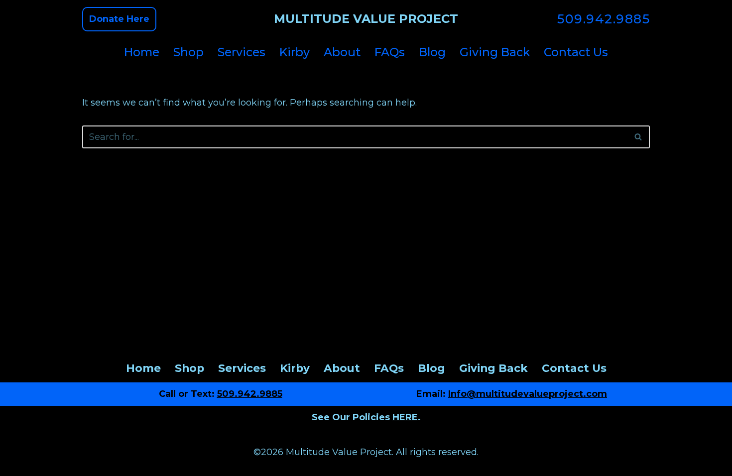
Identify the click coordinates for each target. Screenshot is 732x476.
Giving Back (495, 52)
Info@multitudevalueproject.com (527, 393)
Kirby (294, 52)
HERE (405, 417)
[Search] (638, 136)
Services (241, 52)
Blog (432, 52)
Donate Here (119, 18)
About (342, 52)
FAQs (389, 52)
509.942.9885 (603, 18)
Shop (188, 52)
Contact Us (576, 52)
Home (141, 52)
